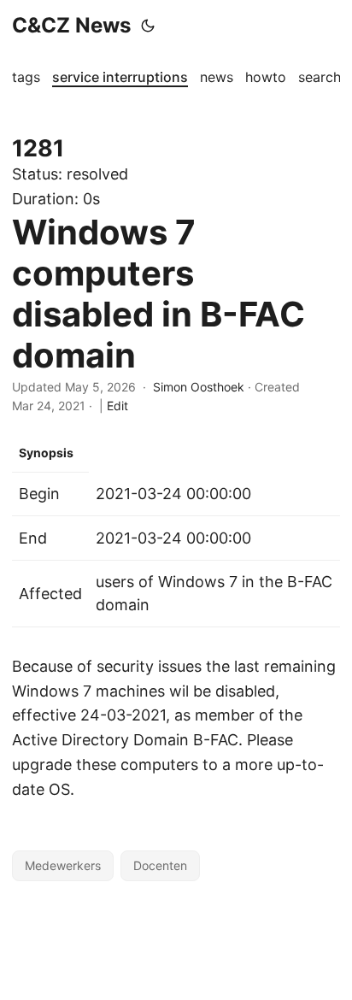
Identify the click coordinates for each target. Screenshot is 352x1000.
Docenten (160, 865)
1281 (38, 148)
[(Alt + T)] (148, 25)
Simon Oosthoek (198, 386)
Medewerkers (63, 865)
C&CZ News (71, 25)
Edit (117, 405)
